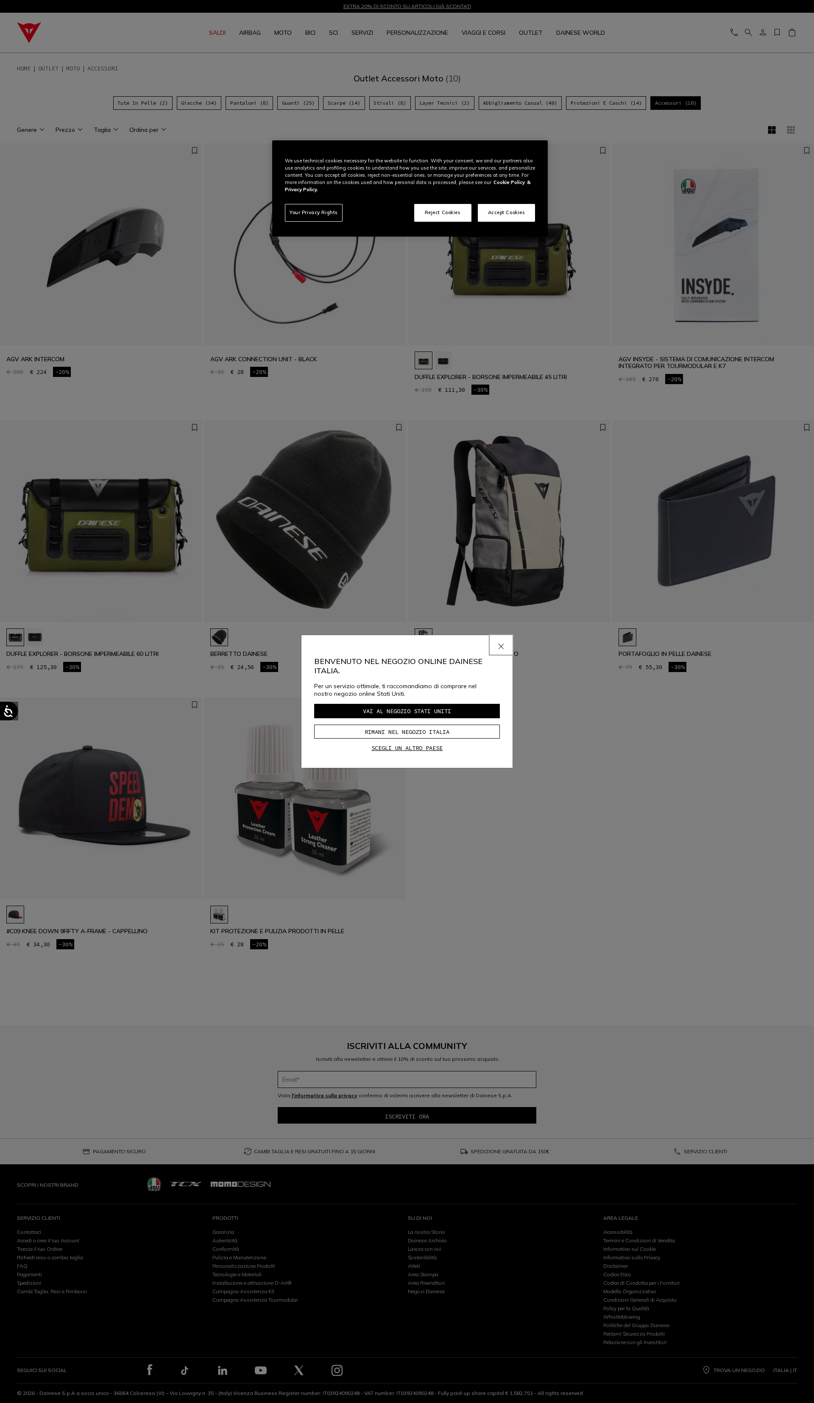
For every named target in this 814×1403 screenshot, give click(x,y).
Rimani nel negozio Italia (407, 732)
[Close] (501, 645)
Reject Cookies (443, 212)
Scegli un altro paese (407, 748)
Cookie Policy (509, 182)
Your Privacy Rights (314, 212)
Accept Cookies (506, 212)
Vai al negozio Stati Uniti (407, 711)
